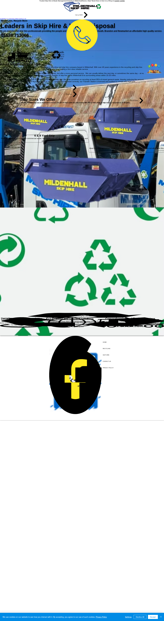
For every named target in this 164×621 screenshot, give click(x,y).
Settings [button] (128, 617)
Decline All (140, 617)
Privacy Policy (101, 617)
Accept (153, 617)
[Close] (160, 617)
